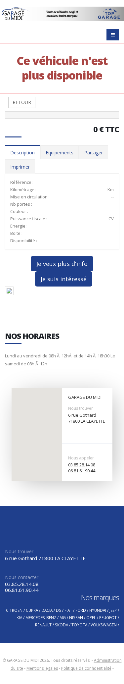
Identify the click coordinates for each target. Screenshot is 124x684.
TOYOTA (79, 624)
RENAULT (43, 624)
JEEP (113, 610)
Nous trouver (80, 408)
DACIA (47, 610)
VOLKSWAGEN (104, 624)
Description (22, 152)
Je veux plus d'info (62, 264)
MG (63, 617)
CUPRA (32, 610)
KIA (19, 617)
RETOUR (22, 102)
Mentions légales (42, 668)
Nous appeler (81, 458)
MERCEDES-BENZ (40, 617)
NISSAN (76, 617)
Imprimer (20, 167)
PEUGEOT (108, 617)
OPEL (91, 617)
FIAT (68, 610)
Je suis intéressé (64, 279)
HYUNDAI (97, 610)
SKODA (61, 624)
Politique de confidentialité (86, 668)
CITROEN (14, 610)
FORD (80, 610)
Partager (93, 152)
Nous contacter (21, 577)
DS (58, 610)
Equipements (59, 152)
